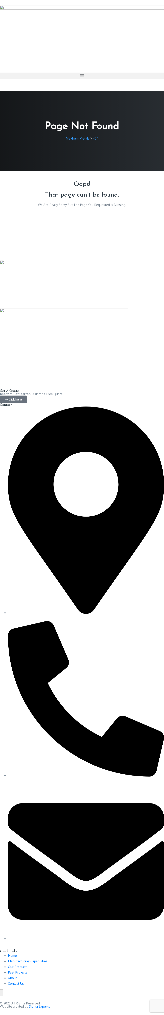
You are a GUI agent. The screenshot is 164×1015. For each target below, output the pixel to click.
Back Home (82, 217)
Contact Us (16, 983)
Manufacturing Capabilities (27, 961)
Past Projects (17, 972)
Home (12, 955)
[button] (82, 76)
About (12, 978)
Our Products (17, 967)
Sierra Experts (39, 1006)
